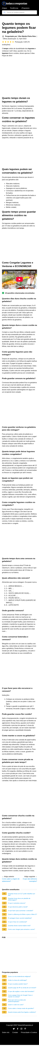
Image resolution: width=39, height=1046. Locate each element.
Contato (15, 1032)
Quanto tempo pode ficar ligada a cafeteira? (22, 1012)
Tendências (14, 8)
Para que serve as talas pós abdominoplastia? (17, 1000)
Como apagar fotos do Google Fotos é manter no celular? (20, 996)
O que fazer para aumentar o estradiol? (20, 910)
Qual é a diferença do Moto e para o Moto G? (22, 914)
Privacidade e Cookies (29, 1032)
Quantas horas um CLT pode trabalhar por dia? (21, 894)
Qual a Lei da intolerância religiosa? (19, 976)
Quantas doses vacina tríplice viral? (19, 925)
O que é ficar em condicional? (17, 922)
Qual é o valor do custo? (16, 1004)
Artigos (4, 8)
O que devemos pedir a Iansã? (18, 907)
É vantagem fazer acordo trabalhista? (20, 918)
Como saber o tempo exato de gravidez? (21, 1008)
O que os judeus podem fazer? (18, 984)
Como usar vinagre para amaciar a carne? (21, 929)
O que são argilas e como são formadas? (21, 991)
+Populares (25, 8)
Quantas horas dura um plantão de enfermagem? (19, 899)
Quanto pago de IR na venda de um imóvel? (22, 987)
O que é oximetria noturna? (17, 903)
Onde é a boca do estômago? (17, 980)
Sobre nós (5, 1032)
